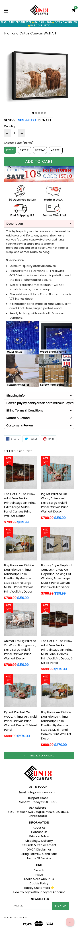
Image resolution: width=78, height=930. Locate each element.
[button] (39, 224)
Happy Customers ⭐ (39, 888)
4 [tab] (42, 113)
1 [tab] (33, 113)
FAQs (39, 875)
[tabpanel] (39, 74)
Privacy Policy (39, 836)
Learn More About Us (39, 879)
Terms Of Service (39, 858)
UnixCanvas (20, 917)
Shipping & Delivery (39, 841)
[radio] (10, 150)
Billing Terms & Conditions (39, 854)
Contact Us (39, 832)
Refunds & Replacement (39, 845)
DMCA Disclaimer (39, 849)
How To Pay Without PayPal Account (39, 892)
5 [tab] (45, 113)
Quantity (9, 126)
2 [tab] (36, 113)
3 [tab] (39, 113)
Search (39, 870)
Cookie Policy (39, 883)
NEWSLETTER (40, 899)
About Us (39, 828)
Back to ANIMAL (42, 755)
